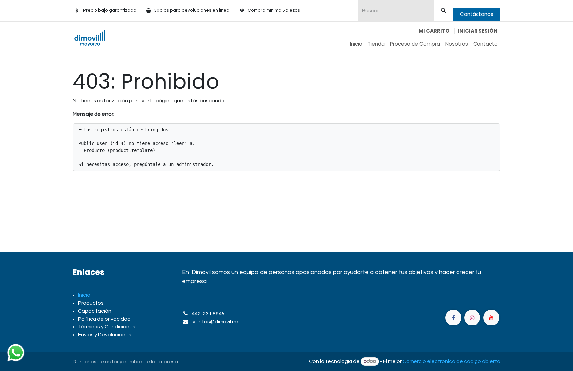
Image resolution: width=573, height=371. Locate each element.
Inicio (84, 295)
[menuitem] (356, 44)
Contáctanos (476, 14)
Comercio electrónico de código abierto (451, 361)
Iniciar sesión (478, 30)
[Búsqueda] (443, 10)
